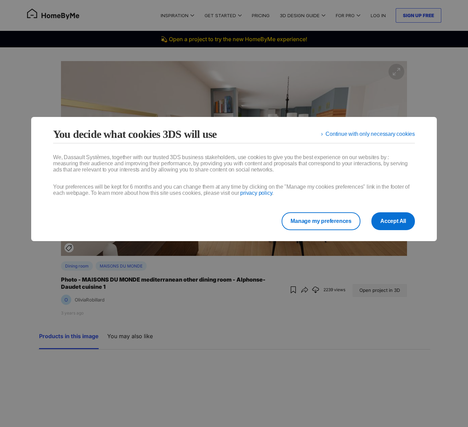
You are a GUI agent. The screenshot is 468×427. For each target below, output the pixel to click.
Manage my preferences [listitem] (321, 221)
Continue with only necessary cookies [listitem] (370, 134)
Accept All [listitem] (393, 221)
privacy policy (256, 193)
